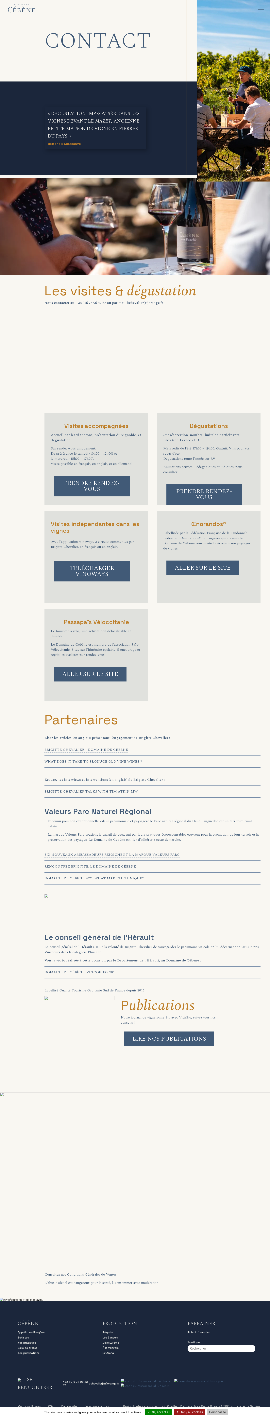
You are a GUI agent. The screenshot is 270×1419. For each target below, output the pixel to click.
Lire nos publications (169, 1038)
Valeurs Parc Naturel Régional (97, 811)
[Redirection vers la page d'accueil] (21, 11)
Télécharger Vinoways (92, 571)
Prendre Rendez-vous (92, 486)
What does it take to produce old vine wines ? (93, 761)
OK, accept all (160, 1412)
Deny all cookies (191, 1412)
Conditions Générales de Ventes (91, 1274)
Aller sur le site (203, 567)
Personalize (217, 1412)
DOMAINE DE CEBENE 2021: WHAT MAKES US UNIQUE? (94, 878)
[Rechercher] (258, 1348)
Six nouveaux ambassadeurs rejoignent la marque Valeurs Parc (112, 854)
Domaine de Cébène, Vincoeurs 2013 (80, 972)
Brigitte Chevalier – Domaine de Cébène (86, 749)
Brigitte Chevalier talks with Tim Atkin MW (91, 791)
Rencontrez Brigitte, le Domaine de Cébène (90, 866)
